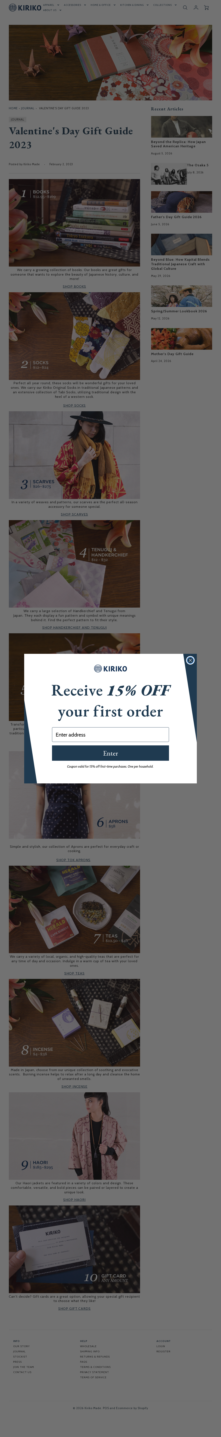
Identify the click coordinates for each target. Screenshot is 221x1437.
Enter (110, 753)
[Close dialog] (190, 660)
